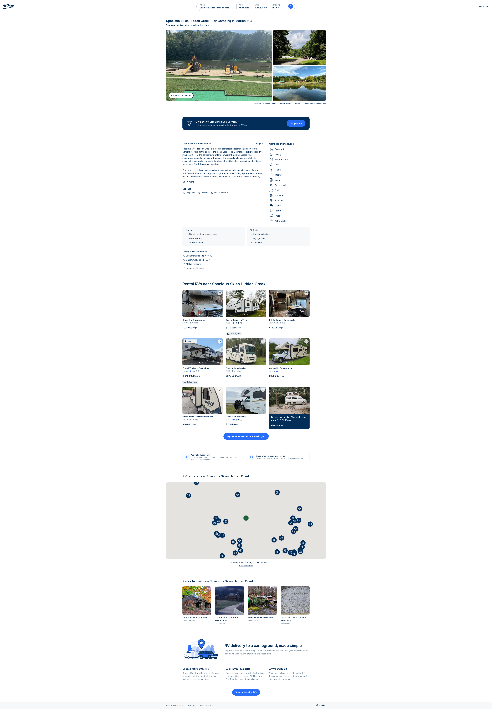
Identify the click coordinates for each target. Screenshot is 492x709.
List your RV (296, 123)
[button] (217, 6)
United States (270, 104)
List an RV (483, 6)
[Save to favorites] (220, 293)
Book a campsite (221, 192)
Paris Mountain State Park (194, 617)
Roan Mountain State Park (260, 617)
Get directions (246, 565)
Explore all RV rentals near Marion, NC (246, 436)
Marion (297, 104)
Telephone (190, 192)
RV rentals (257, 104)
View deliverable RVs (246, 692)
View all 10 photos (183, 95)
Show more (188, 181)
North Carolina (285, 104)
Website (204, 192)
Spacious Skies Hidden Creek (315, 104)
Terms (201, 705)
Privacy (209, 705)
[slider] (235, 323)
